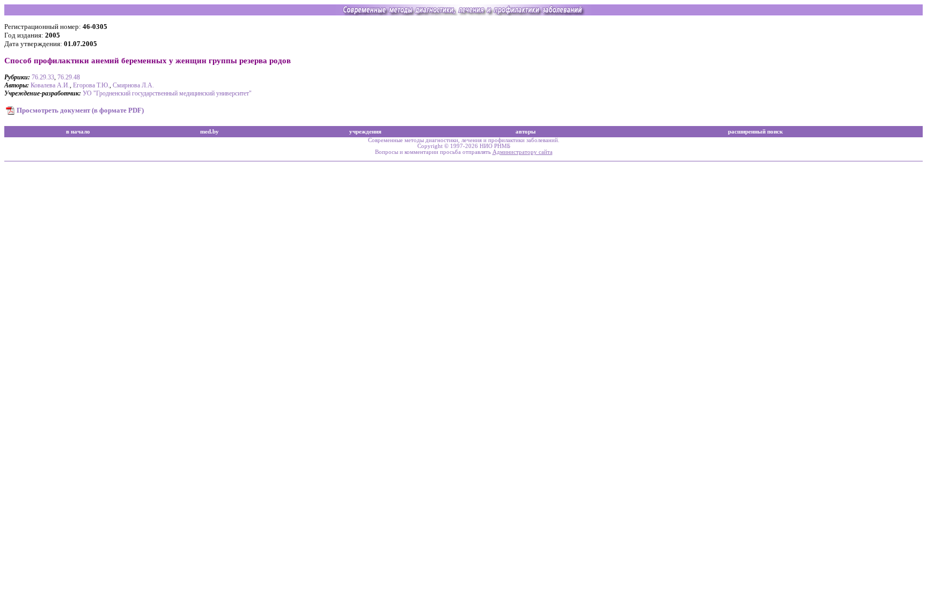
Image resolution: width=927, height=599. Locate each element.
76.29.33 (43, 77)
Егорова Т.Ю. (91, 85)
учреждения (365, 132)
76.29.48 (68, 77)
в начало (78, 132)
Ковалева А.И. (50, 85)
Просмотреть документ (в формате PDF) (80, 110)
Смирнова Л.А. (133, 85)
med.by (209, 132)
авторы (526, 132)
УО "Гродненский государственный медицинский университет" (167, 93)
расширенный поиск (755, 132)
